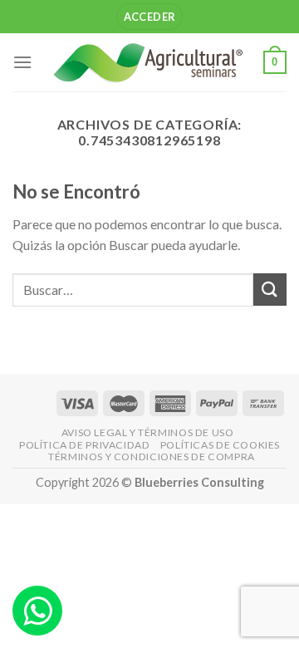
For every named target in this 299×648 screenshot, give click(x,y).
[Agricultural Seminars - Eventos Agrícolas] (148, 62)
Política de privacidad (84, 445)
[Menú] (22, 62)
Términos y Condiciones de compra (151, 456)
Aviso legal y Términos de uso (147, 432)
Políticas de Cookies (220, 445)
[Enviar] (270, 289)
